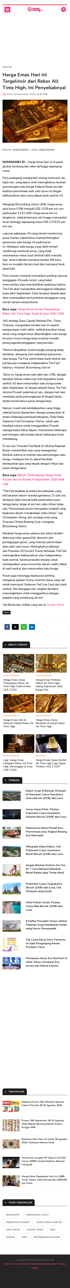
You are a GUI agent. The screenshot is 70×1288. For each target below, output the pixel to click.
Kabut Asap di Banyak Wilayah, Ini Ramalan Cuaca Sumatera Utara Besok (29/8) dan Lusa (46, 794)
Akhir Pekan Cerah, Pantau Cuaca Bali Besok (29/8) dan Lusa (44, 906)
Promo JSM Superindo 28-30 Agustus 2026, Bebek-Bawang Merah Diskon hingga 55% (43, 1124)
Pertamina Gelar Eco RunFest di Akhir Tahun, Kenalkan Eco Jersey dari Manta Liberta (46, 962)
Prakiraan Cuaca (37, 1214)
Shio (24, 1237)
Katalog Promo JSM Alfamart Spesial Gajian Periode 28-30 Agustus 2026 (43, 1103)
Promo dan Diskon (18, 1222)
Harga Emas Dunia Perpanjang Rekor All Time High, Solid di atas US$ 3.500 (17, 685)
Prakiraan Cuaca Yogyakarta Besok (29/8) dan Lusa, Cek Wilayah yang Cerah (44, 887)
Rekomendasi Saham (47, 1237)
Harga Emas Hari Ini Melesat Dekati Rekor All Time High (18, 723)
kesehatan (13, 1214)
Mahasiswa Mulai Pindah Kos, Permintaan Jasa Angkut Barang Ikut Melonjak (46, 831)
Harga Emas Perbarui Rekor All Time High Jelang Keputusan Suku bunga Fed (49, 685)
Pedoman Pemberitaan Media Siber (38, 1263)
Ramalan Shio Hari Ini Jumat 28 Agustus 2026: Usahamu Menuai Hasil (44, 1141)
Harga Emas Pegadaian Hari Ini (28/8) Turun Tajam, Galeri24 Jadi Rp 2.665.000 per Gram (44, 1180)
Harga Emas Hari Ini (49, 1222)
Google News (55, 605)
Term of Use (10, 1263)
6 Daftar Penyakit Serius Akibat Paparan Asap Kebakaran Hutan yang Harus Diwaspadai (46, 924)
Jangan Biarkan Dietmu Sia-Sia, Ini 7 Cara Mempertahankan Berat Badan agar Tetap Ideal (46, 869)
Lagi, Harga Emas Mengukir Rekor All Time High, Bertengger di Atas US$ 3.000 (18, 765)
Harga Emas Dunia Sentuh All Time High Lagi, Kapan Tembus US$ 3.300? (51, 763)
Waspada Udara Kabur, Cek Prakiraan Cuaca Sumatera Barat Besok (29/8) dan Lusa (44, 850)
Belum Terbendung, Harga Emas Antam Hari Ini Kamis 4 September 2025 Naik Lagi (33, 479)
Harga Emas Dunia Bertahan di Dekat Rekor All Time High (50, 723)
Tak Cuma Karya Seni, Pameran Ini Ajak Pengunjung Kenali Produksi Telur (46, 943)
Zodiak (10, 1237)
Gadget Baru (35, 1229)
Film (52, 1229)
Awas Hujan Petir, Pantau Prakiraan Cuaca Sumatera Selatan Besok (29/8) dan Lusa (46, 813)
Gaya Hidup (13, 1229)
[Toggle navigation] (7, 9)
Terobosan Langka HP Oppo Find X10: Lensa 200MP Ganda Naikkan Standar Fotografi (44, 1161)
